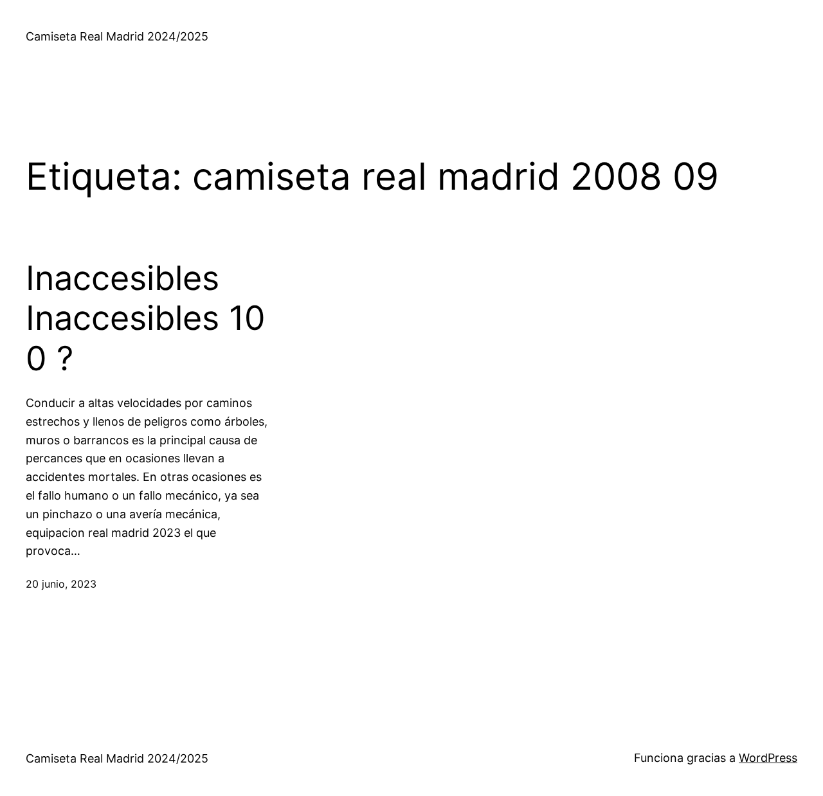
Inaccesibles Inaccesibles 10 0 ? (146, 318)
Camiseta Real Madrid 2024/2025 (117, 36)
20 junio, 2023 (61, 583)
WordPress (768, 757)
